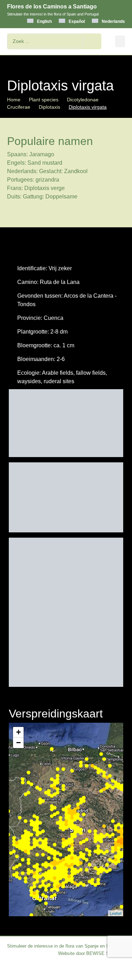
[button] (120, 41)
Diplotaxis (49, 107)
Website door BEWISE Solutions (91, 953)
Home (13, 99)
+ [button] (18, 732)
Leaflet (115, 913)
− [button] (18, 742)
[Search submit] (94, 41)
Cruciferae (18, 107)
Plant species (43, 99)
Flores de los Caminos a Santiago (52, 7)
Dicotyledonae (83, 99)
